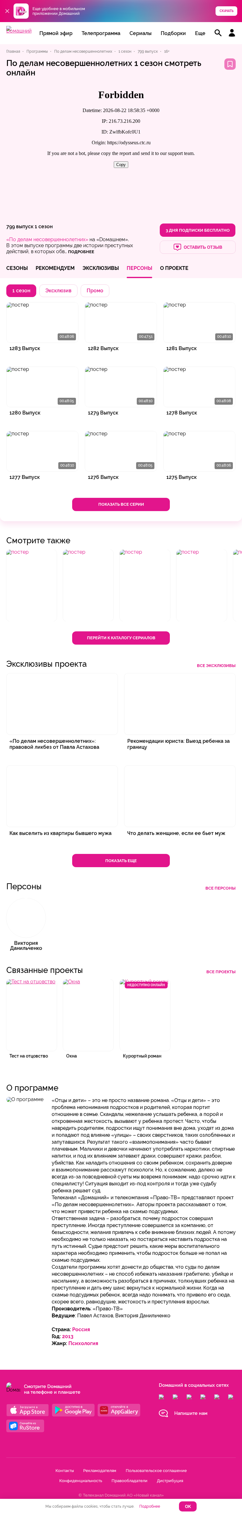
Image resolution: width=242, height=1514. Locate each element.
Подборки (173, 33)
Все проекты (221, 971)
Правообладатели (129, 1480)
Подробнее (149, 1506)
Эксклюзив (58, 291)
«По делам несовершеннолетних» (47, 239)
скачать (226, 11)
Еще (200, 33)
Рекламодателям (99, 1470)
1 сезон (44, 226)
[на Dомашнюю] (19, 31)
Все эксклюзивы (216, 665)
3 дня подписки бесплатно (198, 230)
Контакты (64, 1470)
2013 (67, 1336)
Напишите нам (190, 1413)
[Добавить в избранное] (230, 64)
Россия (81, 1329)
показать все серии (121, 504)
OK (188, 1506)
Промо (95, 291)
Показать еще (121, 860)
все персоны (220, 888)
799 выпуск (19, 226)
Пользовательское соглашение (156, 1470)
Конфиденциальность (80, 1480)
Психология (83, 1343)
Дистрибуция (170, 1480)
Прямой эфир (55, 33)
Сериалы (141, 33)
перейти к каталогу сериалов (121, 637)
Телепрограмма (101, 33)
